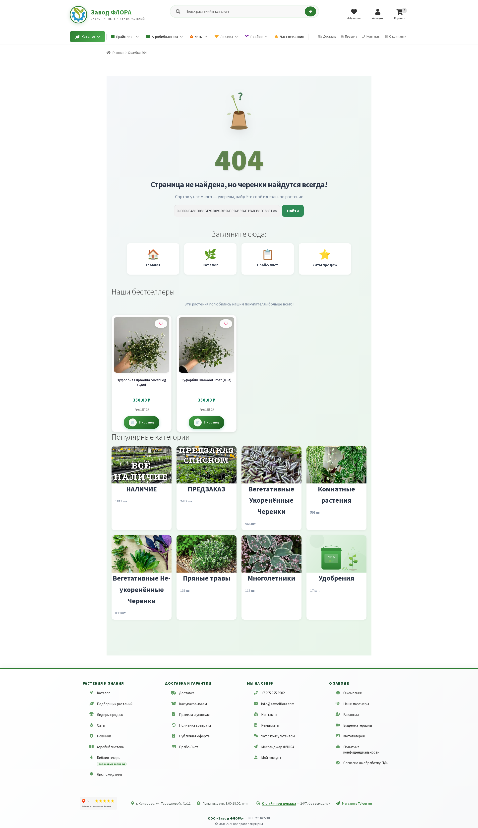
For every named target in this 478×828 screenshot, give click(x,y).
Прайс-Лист (188, 747)
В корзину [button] (146, 422)
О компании (352, 693)
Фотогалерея (354, 736)
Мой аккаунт (271, 757)
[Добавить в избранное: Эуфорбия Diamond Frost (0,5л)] (226, 323)
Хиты (101, 725)
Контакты (269, 714)
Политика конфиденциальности (361, 750)
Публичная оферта (194, 736)
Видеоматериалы (357, 725)
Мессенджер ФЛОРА (277, 747)
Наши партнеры (356, 704)
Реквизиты (270, 725)
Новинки (104, 736)
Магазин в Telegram (357, 803)
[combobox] (244, 11)
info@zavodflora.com (277, 704)
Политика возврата (195, 725)
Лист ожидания (109, 774)
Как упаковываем (193, 704)
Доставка (186, 693)
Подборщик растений (114, 704)
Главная (118, 52)
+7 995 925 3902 (273, 693)
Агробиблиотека (110, 747)
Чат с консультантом (278, 736)
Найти (293, 210)
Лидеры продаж (110, 714)
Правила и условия (194, 714)
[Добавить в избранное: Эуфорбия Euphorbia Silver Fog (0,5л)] (161, 323)
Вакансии (351, 714)
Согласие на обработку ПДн (365, 763)
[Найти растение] (310, 11)
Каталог (103, 693)
